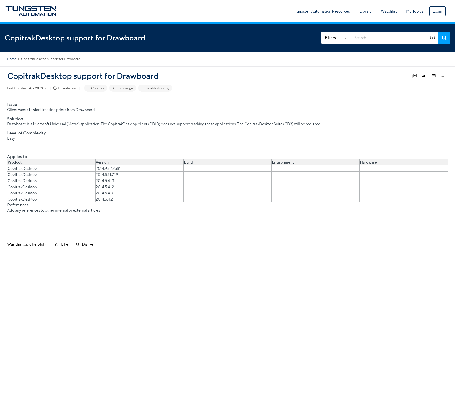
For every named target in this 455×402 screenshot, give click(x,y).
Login (437, 11)
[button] (432, 38)
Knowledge (124, 88)
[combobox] (388, 38)
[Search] (444, 38)
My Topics (414, 11)
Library (365, 11)
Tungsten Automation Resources (322, 11)
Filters (330, 38)
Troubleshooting (157, 88)
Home (11, 59)
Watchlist (389, 11)
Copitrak (97, 88)
